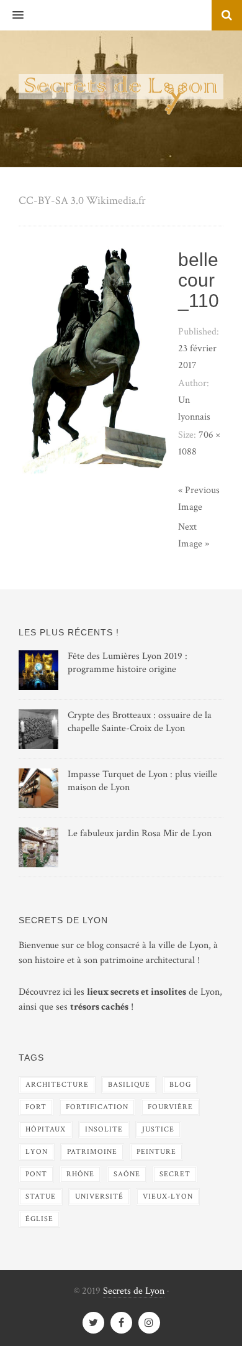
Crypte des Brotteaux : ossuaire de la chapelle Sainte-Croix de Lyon (140, 722)
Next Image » (193, 535)
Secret (174, 1174)
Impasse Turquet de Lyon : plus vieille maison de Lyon (142, 781)
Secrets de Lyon (133, 1291)
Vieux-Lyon (168, 1196)
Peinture (156, 1151)
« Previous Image (199, 499)
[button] (12, 15)
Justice (158, 1129)
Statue (40, 1196)
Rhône (80, 1174)
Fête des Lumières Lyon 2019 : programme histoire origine (127, 663)
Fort (36, 1107)
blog (180, 1084)
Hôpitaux (45, 1129)
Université (99, 1196)
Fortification (97, 1107)
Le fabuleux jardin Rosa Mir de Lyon (140, 833)
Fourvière (170, 1107)
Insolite (104, 1129)
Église (39, 1219)
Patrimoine (92, 1151)
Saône (127, 1174)
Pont (36, 1174)
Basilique (129, 1084)
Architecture (57, 1084)
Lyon (36, 1151)
